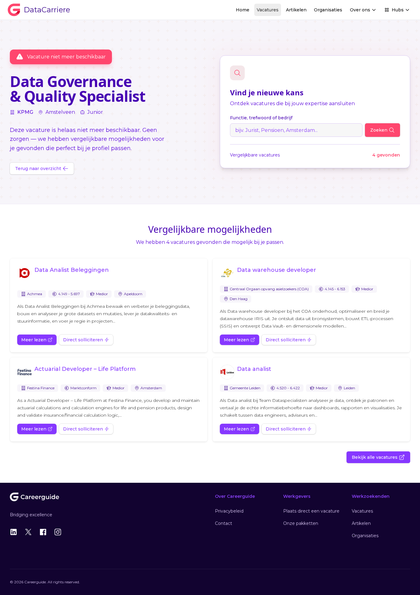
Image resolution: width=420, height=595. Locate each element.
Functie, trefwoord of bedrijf (261, 118)
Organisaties (328, 10)
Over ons (360, 10)
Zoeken (378, 130)
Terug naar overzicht (38, 168)
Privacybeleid (229, 511)
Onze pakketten (300, 523)
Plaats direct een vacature (311, 511)
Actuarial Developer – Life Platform (85, 369)
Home (242, 10)
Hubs (398, 10)
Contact (223, 523)
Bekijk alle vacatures (375, 457)
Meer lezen (33, 340)
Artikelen (296, 10)
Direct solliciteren (83, 340)
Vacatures (268, 10)
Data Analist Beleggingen (71, 270)
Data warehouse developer (276, 270)
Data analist (254, 369)
